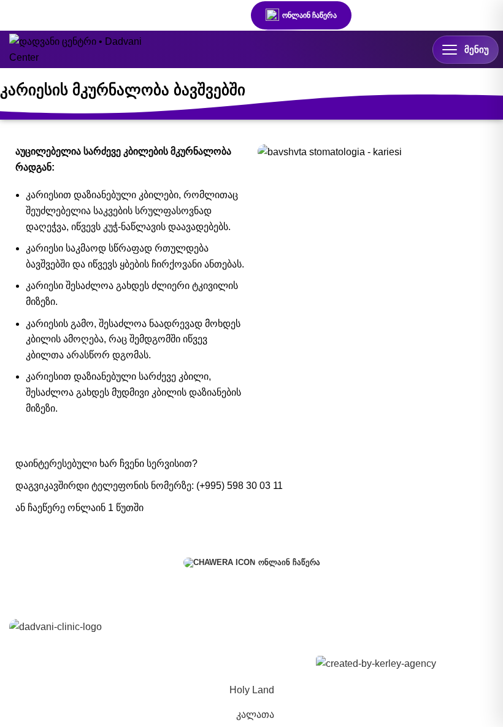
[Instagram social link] (176, 15)
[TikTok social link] (221, 15)
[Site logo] (76, 49)
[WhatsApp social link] (199, 15)
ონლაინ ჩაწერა (309, 15)
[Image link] (55, 626)
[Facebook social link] (154, 15)
